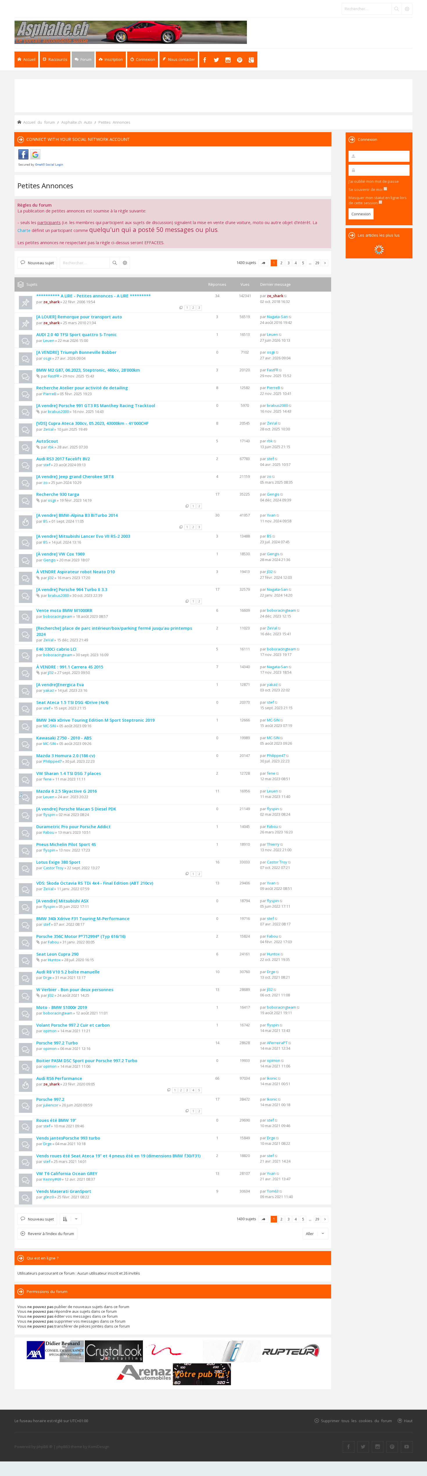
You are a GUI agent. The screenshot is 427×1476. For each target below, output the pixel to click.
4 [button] (296, 262)
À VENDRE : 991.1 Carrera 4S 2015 (69, 667)
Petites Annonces (45, 185)
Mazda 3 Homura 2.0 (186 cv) (65, 755)
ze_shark (51, 301)
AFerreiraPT (277, 1042)
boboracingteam (57, 616)
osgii (47, 358)
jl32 (51, 577)
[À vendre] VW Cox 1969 (60, 554)
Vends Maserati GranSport (63, 1191)
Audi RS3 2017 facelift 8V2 (63, 459)
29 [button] (317, 262)
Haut (408, 1420)
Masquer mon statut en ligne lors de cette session (378, 200)
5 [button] (303, 262)
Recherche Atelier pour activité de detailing (82, 388)
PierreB (49, 393)
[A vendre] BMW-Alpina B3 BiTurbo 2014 (77, 515)
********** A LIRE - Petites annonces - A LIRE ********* (93, 296)
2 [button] (281, 262)
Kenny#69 (52, 1179)
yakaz (48, 690)
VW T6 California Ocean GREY (66, 1173)
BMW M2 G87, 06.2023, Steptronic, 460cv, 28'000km (88, 370)
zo (45, 482)
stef (46, 464)
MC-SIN (49, 725)
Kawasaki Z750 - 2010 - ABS (64, 738)
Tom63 (273, 1191)
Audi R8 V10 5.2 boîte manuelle (68, 972)
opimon (50, 1030)
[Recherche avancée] (407, 8)
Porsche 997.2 (50, 1099)
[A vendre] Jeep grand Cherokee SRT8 (75, 476)
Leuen (48, 340)
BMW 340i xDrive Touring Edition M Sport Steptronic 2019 (95, 720)
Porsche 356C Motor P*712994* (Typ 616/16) (80, 936)
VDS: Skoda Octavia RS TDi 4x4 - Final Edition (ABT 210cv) (94, 883)
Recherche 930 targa (57, 494)
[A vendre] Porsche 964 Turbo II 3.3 (71, 589)
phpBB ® (45, 1446)
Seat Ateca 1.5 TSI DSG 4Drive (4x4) (72, 702)
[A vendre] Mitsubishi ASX (62, 901)
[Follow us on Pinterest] (392, 1447)
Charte (24, 230)
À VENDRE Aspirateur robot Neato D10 (75, 571)
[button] (263, 263)
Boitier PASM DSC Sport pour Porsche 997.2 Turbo (86, 1060)
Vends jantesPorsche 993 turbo (68, 1138)
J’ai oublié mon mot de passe (374, 181)
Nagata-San (277, 316)
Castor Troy (53, 867)
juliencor (50, 1105)
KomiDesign (98, 1446)
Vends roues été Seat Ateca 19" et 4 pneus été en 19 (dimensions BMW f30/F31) (118, 1156)
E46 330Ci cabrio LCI (56, 649)
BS (45, 521)
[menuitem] (111, 60)
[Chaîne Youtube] (406, 1447)
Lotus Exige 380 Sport (58, 862)
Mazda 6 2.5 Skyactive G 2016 (66, 791)
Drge (47, 977)
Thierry (273, 844)
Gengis (273, 494)
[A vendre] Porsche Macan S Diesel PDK (76, 809)
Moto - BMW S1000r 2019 (61, 1007)
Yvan (271, 515)
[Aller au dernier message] (285, 295)
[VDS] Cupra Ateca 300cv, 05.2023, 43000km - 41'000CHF (92, 423)
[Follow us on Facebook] (348, 1447)
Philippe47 (52, 761)
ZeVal (48, 429)
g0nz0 (48, 1197)
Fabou (48, 832)
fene (47, 779)
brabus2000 (58, 411)
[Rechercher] (396, 8)
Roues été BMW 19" (56, 1120)
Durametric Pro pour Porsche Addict (73, 826)
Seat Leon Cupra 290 (57, 954)
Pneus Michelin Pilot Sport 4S (66, 844)
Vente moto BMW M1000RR (64, 610)
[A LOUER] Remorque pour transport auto (79, 317)
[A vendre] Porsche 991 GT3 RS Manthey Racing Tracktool (95, 405)
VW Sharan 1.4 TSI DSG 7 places (68, 773)
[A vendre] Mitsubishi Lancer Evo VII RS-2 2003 (83, 536)
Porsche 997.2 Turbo (57, 1043)
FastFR (53, 376)
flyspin (49, 814)
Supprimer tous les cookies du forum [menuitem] (356, 1420)
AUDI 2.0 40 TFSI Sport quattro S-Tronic (76, 334)
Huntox (54, 959)
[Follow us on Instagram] (377, 1447)
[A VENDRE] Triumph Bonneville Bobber (76, 352)
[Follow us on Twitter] (363, 1447)
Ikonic (272, 1078)
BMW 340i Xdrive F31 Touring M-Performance (83, 918)
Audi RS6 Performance (59, 1078)
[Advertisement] (213, 95)
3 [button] (289, 262)
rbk (51, 447)
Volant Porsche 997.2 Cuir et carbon (73, 1025)
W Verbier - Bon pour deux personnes (74, 989)
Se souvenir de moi (366, 189)
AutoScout (47, 441)
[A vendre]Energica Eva (60, 684)
